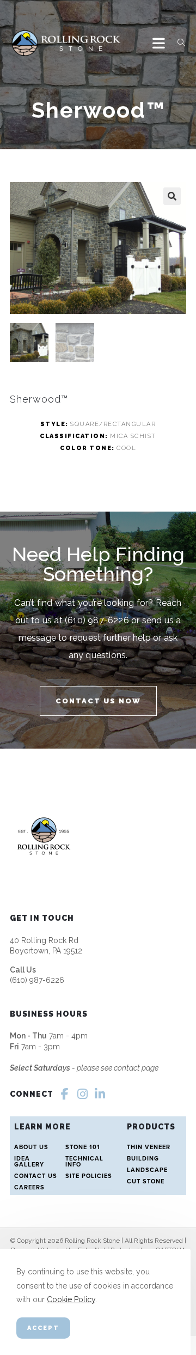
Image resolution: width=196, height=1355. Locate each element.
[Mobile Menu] (160, 43)
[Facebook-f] (65, 1094)
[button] (172, 196)
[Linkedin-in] (100, 1094)
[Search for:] (177, 43)
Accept (43, 1328)
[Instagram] (82, 1094)
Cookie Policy (71, 1299)
